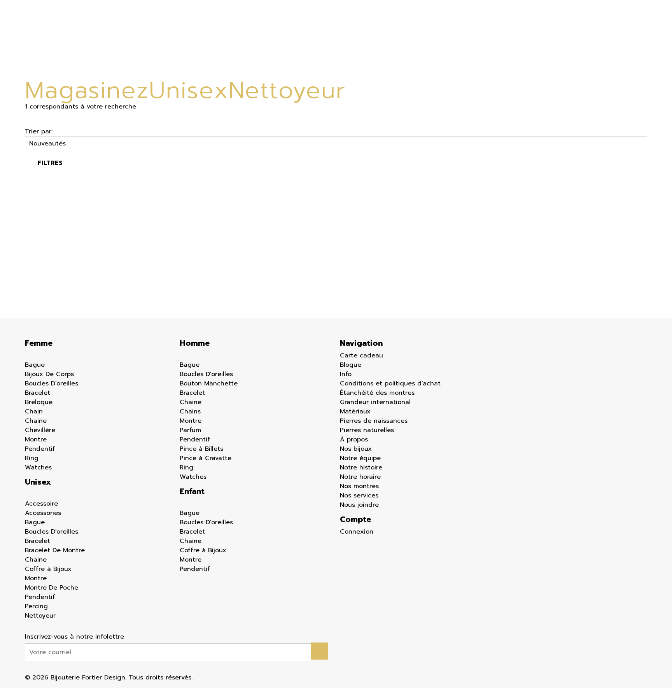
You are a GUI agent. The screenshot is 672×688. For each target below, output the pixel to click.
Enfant (217, 37)
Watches (38, 467)
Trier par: (38, 131)
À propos (354, 439)
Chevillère (40, 430)
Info (471, 37)
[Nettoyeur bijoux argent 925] (72, 247)
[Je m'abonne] (319, 651)
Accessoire (41, 503)
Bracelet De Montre (55, 550)
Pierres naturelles (367, 430)
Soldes (259, 37)
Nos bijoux (356, 448)
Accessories (43, 513)
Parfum (190, 430)
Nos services (359, 495)
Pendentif (40, 448)
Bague (35, 364)
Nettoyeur (40, 615)
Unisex (38, 482)
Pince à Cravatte (205, 458)
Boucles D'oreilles (51, 383)
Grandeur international (375, 402)
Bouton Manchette (209, 383)
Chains (190, 411)
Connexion (356, 531)
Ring (31, 458)
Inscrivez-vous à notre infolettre (74, 636)
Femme (135, 37)
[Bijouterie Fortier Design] (331, 37)
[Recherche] (626, 33)
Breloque (38, 402)
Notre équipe (360, 458)
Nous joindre (359, 504)
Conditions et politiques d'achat (390, 383)
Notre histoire (361, 467)
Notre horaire (360, 476)
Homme (175, 37)
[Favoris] (29, 269)
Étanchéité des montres (377, 392)
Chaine (36, 420)
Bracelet (37, 392)
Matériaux (355, 411)
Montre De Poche (51, 587)
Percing (36, 606)
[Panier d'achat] (642, 33)
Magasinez (87, 90)
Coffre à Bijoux (48, 569)
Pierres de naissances (374, 420)
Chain (34, 411)
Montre (36, 439)
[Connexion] (612, 31)
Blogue (440, 37)
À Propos (512, 37)
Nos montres (359, 486)
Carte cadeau (394, 37)
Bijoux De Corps (49, 374)
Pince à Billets (201, 448)
